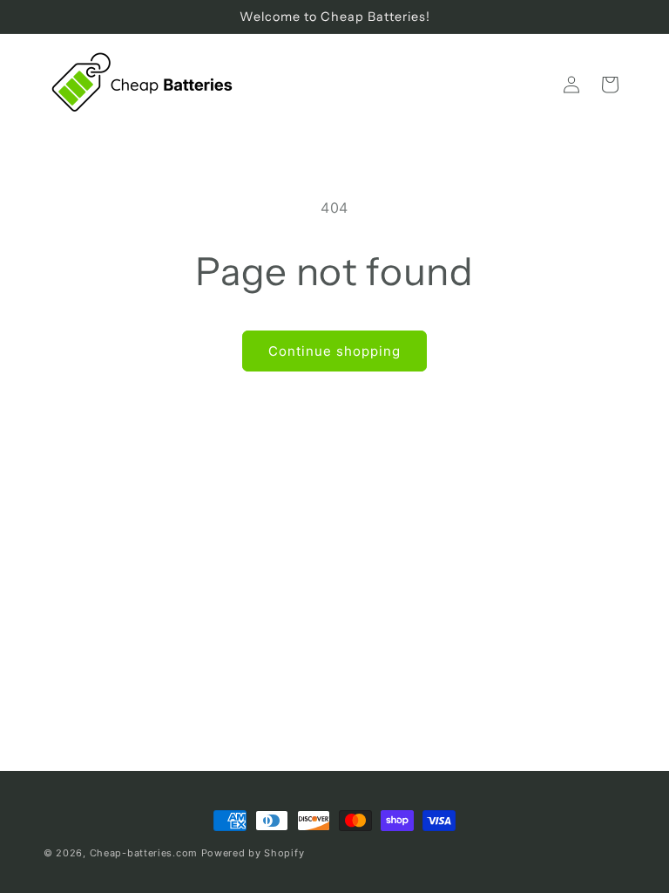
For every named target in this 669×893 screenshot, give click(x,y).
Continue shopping (334, 351)
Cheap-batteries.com (144, 853)
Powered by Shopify (253, 853)
